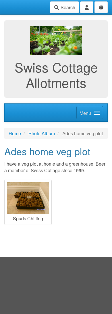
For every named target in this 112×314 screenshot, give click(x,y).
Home (15, 133)
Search (67, 7)
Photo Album (41, 133)
